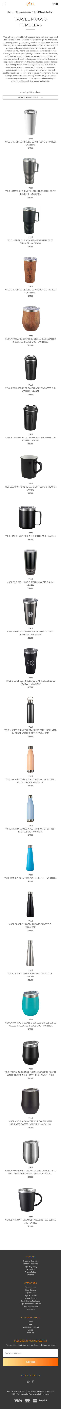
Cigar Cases (30, 1293)
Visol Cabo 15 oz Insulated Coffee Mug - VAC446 (30, 536)
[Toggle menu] (4, 4)
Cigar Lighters (30, 1287)
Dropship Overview (30, 1261)
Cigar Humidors (30, 1295)
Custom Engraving (30, 1264)
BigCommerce (44, 1394)
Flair (30, 1394)
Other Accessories (30, 1306)
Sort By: (21, 97)
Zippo (30, 1330)
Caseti (30, 1324)
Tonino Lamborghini (30, 1327)
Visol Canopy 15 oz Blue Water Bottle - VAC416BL (30, 878)
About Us (30, 1269)
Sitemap (30, 1275)
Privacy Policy (30, 1272)
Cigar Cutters (30, 1290)
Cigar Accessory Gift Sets (30, 1304)
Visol (31, 1322)
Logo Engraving (30, 1266)
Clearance (31, 1309)
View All (30, 1333)
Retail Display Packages (30, 1301)
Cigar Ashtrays (30, 1298)
